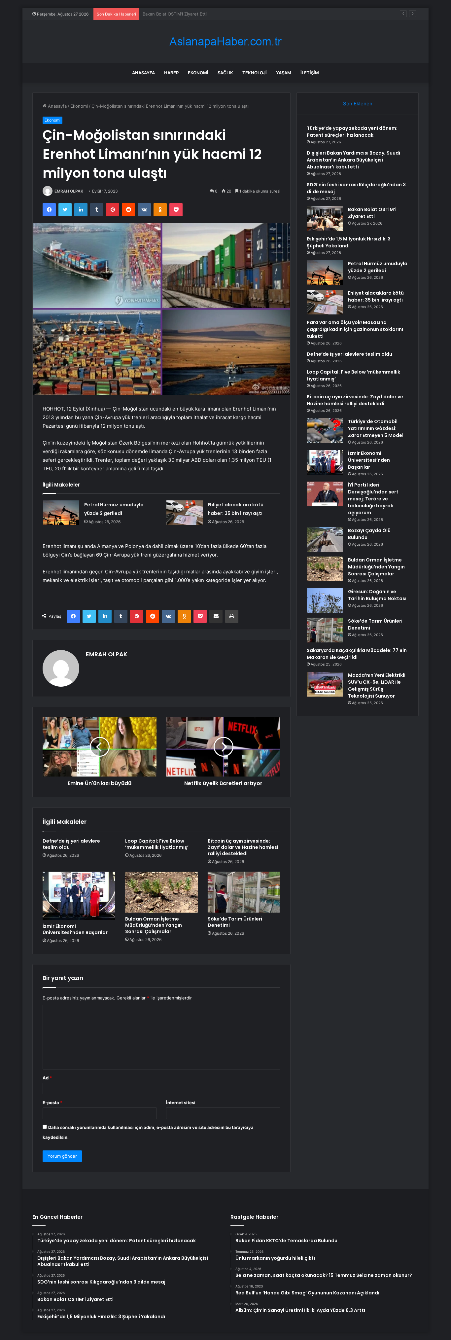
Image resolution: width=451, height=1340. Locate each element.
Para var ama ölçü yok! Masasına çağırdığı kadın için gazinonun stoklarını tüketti (355, 329)
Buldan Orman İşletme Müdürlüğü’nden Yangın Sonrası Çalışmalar (153, 925)
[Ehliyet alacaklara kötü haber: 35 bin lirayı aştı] (184, 512)
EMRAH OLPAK (68, 191)
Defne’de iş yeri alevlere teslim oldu (71, 844)
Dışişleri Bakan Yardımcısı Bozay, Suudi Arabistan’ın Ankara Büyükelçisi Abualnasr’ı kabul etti (353, 160)
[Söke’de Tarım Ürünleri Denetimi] (244, 892)
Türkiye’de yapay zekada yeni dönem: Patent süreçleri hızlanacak (352, 131)
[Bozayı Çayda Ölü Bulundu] (325, 539)
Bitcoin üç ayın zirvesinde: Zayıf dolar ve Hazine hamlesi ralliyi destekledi (243, 847)
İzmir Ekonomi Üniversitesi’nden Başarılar (75, 929)
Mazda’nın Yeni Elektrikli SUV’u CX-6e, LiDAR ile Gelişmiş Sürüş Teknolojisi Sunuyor (376, 685)
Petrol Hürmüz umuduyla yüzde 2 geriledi (377, 267)
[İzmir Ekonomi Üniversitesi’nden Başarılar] (79, 896)
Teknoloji (254, 72)
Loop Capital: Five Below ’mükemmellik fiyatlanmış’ (157, 844)
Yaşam (283, 72)
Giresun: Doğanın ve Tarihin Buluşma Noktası (377, 595)
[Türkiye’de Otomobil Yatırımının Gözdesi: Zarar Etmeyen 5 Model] (325, 430)
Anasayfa (143, 72)
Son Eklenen (357, 103)
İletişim (309, 72)
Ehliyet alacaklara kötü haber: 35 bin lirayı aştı (376, 296)
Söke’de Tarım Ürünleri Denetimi (235, 922)
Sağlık (225, 72)
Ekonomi (198, 72)
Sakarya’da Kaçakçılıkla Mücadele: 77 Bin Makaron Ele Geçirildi (357, 654)
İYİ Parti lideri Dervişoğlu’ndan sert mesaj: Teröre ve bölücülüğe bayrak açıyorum (373, 499)
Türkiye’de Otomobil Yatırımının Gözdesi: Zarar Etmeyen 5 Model (375, 428)
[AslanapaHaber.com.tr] (225, 41)
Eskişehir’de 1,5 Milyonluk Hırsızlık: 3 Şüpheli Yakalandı (198, 14)
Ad (47, 1077)
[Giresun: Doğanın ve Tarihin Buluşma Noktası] (325, 600)
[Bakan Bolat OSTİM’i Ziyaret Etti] (325, 218)
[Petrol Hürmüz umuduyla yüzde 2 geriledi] (61, 512)
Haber (171, 72)
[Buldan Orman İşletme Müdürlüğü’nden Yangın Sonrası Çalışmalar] (161, 892)
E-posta (52, 1102)
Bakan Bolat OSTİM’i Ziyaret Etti (372, 213)
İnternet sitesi (180, 1102)
